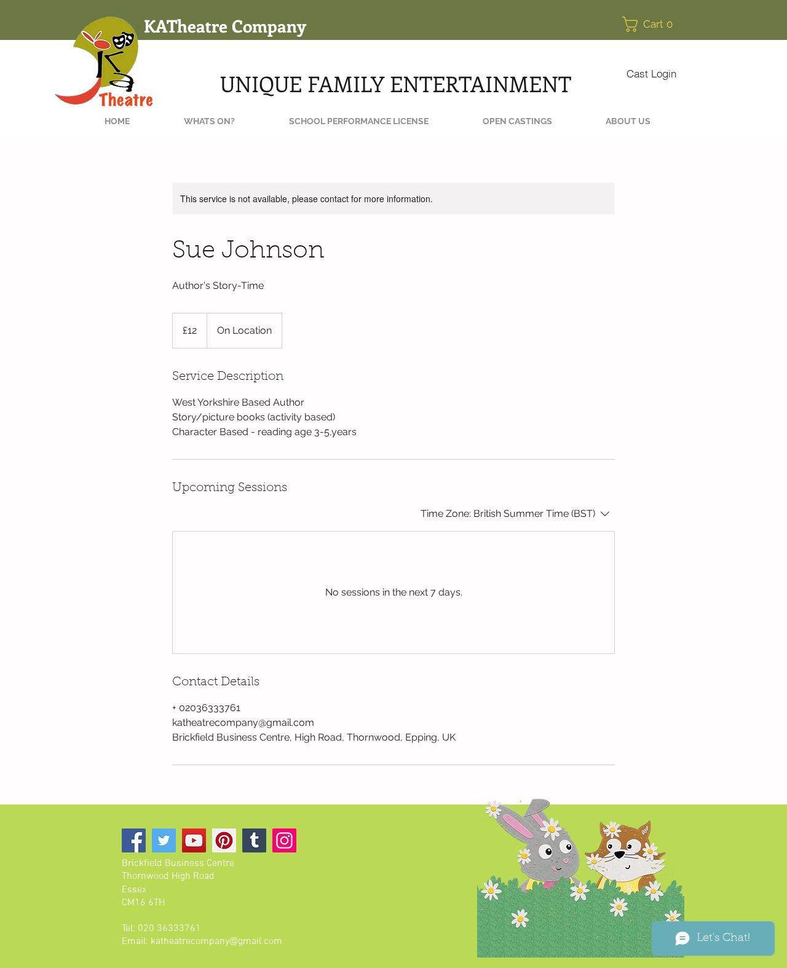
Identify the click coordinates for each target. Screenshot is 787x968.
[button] (651, 24)
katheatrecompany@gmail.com (216, 941)
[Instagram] (284, 840)
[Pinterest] (224, 840)
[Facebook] (134, 840)
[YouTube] (194, 840)
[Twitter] (164, 840)
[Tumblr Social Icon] (254, 840)
